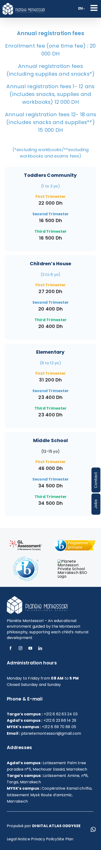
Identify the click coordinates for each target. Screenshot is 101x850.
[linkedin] (40, 648)
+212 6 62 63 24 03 (61, 714)
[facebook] (10, 648)
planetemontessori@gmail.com (51, 733)
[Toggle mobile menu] (94, 8)
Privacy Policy (44, 839)
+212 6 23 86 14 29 (59, 720)
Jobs (95, 504)
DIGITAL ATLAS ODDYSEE (56, 826)
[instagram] (20, 648)
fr (80, 9)
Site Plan (65, 839)
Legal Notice (18, 839)
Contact (95, 480)
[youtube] (30, 648)
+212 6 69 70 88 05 (59, 727)
